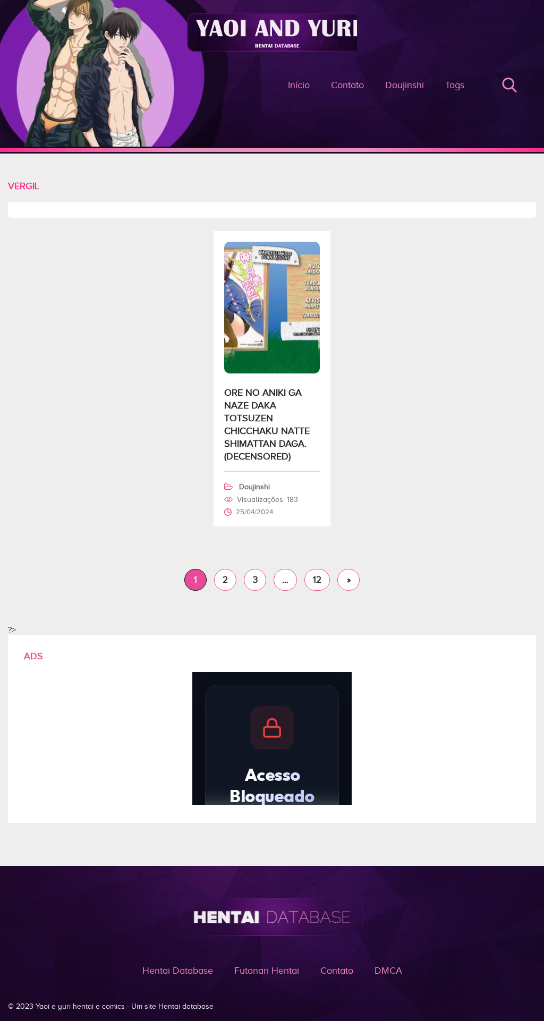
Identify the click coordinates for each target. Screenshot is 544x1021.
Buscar (509, 85)
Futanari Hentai (266, 970)
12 (317, 580)
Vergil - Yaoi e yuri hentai (272, 95)
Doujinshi (404, 85)
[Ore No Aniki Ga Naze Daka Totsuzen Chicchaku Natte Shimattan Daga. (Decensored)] (272, 371)
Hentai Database (177, 970)
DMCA (388, 970)
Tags (454, 85)
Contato (336, 970)
